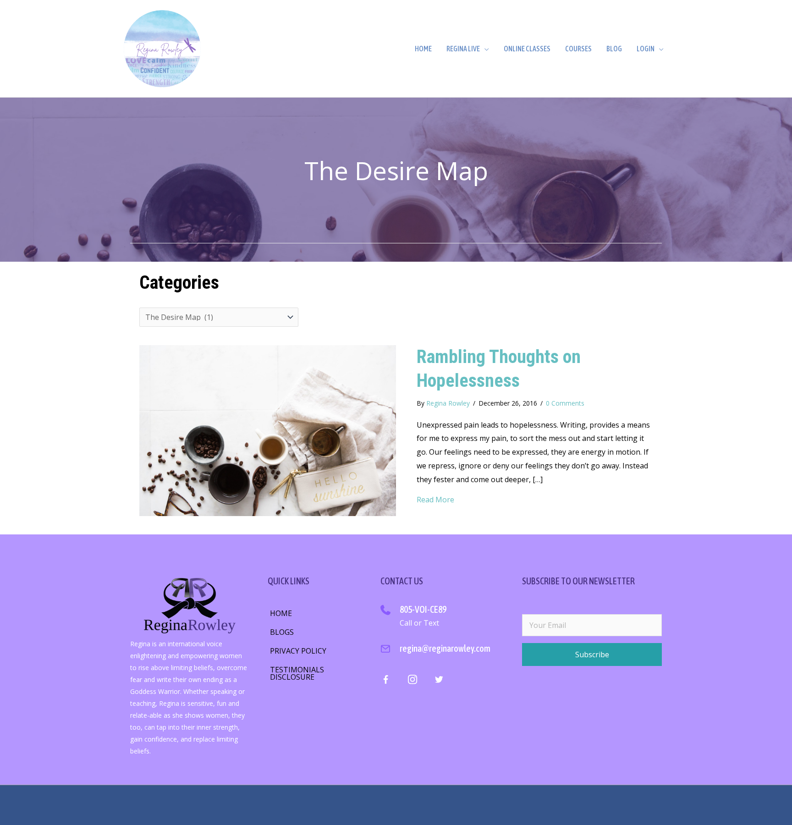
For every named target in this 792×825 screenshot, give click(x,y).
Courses (578, 48)
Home (423, 48)
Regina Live (463, 48)
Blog (614, 48)
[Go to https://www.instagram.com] (412, 681)
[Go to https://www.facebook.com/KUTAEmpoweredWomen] (385, 681)
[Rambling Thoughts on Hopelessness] (267, 430)
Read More (435, 500)
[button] (592, 654)
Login (645, 48)
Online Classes (527, 48)
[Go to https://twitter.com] (439, 681)
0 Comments (565, 403)
